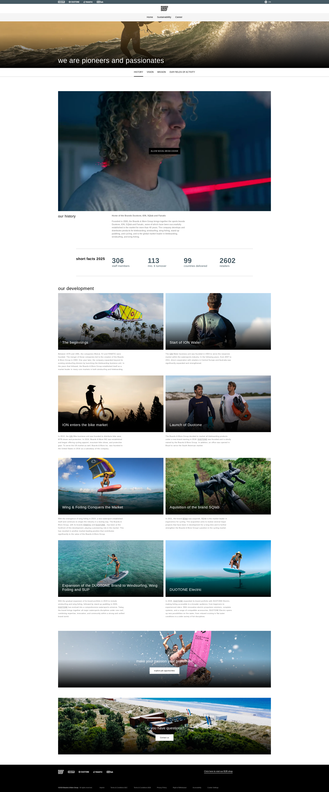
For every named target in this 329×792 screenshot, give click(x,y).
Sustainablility (164, 17)
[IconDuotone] (74, 2)
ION (171, 354)
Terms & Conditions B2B (142, 788)
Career (178, 17)
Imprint (102, 788)
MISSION (161, 72)
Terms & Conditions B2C (119, 788)
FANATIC (87, 525)
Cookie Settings (212, 788)
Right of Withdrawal (179, 788)
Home (150, 17)
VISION (150, 72)
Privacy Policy (162, 788)
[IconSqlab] (100, 2)
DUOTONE (202, 439)
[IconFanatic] (88, 2)
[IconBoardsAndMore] (164, 8)
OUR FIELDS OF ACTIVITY (182, 72)
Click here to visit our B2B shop (218, 771)
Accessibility (197, 788)
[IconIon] (61, 2)
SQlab (185, 519)
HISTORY (138, 72)
